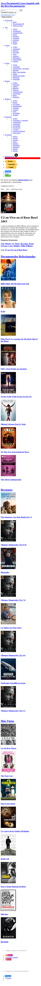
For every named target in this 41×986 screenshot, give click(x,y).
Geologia (16, 56)
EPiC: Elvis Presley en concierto (14, 369)
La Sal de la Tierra (8, 748)
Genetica (15, 110)
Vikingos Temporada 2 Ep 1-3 (13, 711)
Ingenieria (16, 147)
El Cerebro (16, 104)
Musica (15, 42)
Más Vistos (7, 721)
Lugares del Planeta (19, 131)
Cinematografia (17, 33)
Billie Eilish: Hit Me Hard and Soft (15, 284)
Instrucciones (23, 180)
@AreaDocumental (12, 957)
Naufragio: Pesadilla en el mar (13, 683)
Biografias (16, 97)
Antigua (15, 86)
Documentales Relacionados (18, 256)
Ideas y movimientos (19, 72)
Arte (6, 27)
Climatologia (17, 122)
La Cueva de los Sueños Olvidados (15, 831)
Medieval (16, 88)
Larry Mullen (14, 246)
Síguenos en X (9, 156)
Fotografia (16, 38)
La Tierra (16, 129)
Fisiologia (16, 108)
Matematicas (17, 58)
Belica (15, 95)
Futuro (15, 142)
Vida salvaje (16, 133)
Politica (15, 74)
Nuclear (15, 151)
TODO (15, 29)
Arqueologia (17, 93)
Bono (17, 244)
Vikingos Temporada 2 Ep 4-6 (13, 655)
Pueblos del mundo (19, 76)
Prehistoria (16, 85)
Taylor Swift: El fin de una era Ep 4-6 (16, 397)
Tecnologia (8, 135)
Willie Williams (26, 246)
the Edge (24, 244)
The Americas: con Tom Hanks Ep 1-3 (16, 517)
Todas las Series (18, 26)
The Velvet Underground (11, 480)
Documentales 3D (18, 24)
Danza (15, 34)
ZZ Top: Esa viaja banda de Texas (15, 452)
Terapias (15, 115)
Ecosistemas (16, 126)
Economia (16, 52)
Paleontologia (17, 60)
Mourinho (5, 572)
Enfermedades (17, 106)
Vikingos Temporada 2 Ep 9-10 (13, 545)
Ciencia (7, 45)
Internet (15, 149)
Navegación (8, 20)
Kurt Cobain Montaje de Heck (13, 887)
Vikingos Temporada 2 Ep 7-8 (13, 600)
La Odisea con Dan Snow (11, 628)
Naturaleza (8, 117)
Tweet (7, 174)
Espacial (15, 140)
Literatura (16, 40)
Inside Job (5, 859)
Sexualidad (16, 113)
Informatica (16, 145)
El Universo (16, 127)
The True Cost (7, 776)
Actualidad (16, 67)
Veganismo (16, 79)
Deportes (15, 70)
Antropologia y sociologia (21, 68)
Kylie (3, 311)
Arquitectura (17, 31)
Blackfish (4, 942)
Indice (15, 22)
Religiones (16, 77)
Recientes (7, 489)
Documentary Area (8, 15)
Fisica (14, 54)
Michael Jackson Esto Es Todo (13, 424)
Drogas (15, 102)
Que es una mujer (8, 804)
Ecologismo (16, 124)
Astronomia (16, 49)
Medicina (8, 99)
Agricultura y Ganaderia (20, 120)
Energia (15, 138)
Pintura (15, 43)
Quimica (15, 61)
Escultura (16, 36)
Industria (15, 144)
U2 (13, 244)
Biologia (15, 51)
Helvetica (4, 914)
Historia (7, 81)
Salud (14, 111)
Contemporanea (18, 92)
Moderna (15, 90)
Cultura (7, 63)
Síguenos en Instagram (12, 158)
